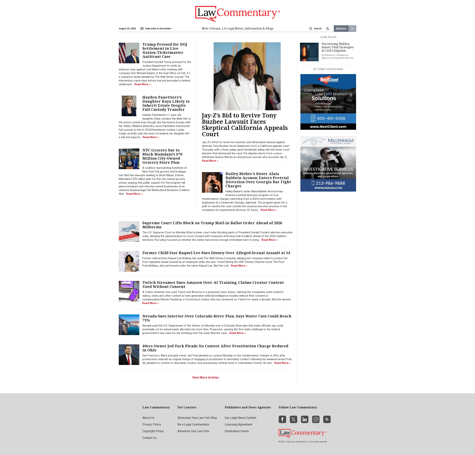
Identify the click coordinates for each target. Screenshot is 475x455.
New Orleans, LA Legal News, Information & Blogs (237, 28)
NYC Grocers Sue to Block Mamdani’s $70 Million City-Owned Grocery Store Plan (162, 156)
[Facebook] (282, 419)
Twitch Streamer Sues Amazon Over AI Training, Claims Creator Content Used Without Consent (213, 284)
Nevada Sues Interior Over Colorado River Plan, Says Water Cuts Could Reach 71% (216, 318)
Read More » (210, 160)
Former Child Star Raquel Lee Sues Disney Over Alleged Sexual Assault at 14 (216, 253)
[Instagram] (316, 419)
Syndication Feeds (237, 431)
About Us (148, 418)
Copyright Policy (153, 431)
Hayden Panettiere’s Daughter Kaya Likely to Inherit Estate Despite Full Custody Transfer (166, 103)
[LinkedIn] (304, 419)
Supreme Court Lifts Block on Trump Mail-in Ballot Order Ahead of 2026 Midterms (212, 225)
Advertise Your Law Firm (193, 431)
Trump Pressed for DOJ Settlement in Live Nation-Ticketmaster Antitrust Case (164, 50)
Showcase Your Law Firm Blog (197, 418)
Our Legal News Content (240, 418)
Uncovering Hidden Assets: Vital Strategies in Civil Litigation (337, 47)
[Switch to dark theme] (327, 28)
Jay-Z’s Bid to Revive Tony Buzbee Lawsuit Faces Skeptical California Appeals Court (245, 124)
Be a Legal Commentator (193, 424)
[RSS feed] (327, 419)
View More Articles (205, 377)
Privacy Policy (151, 424)
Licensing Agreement (238, 424)
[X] (293, 419)
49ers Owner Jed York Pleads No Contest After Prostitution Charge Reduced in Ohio (215, 348)
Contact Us (149, 438)
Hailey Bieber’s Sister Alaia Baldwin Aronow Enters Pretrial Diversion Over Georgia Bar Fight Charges (258, 180)
